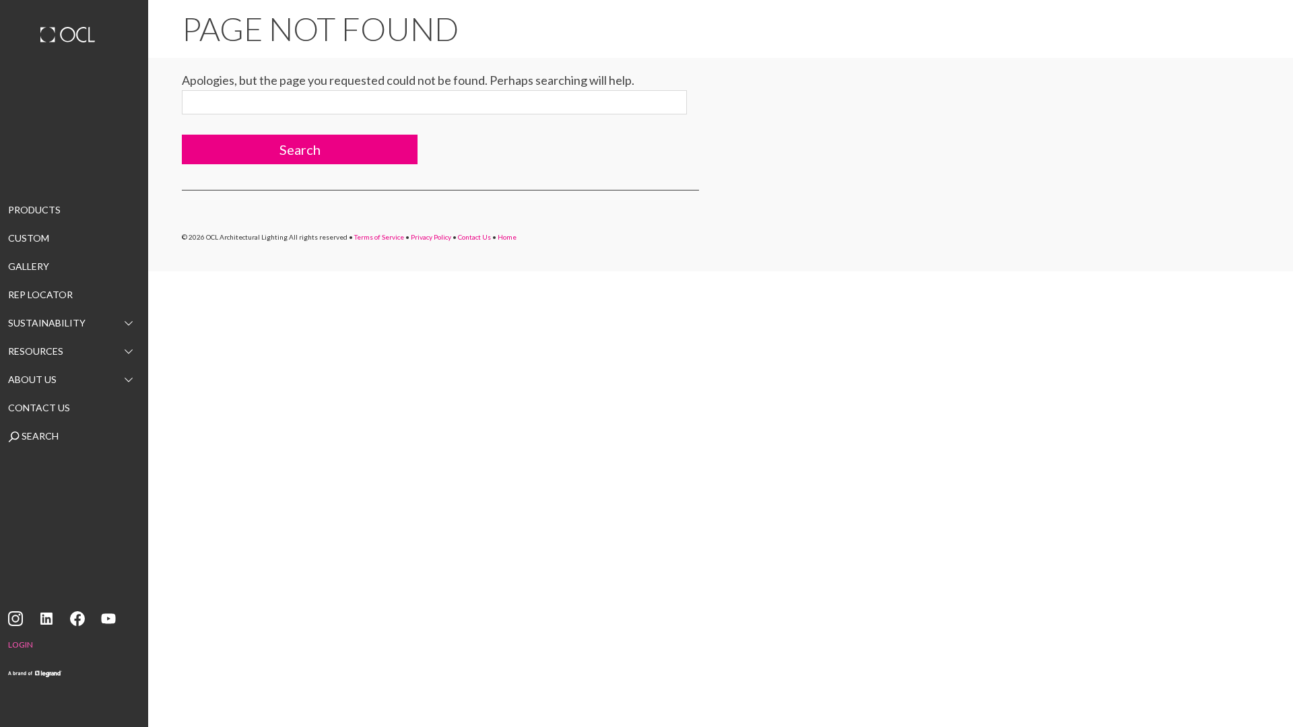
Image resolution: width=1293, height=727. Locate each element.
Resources (35, 351)
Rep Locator (40, 294)
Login (20, 644)
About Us (32, 379)
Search (39, 436)
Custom (28, 238)
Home (507, 237)
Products (34, 209)
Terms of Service (379, 237)
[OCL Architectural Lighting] (74, 36)
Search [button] (300, 149)
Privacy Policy (431, 237)
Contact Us (39, 407)
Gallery (28, 266)
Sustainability (47, 322)
